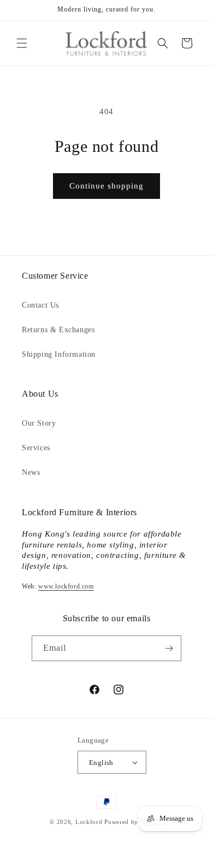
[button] (22, 43)
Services (36, 448)
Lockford (89, 822)
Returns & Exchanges (58, 330)
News (31, 472)
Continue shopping (106, 185)
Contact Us (40, 305)
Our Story (39, 423)
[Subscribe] (169, 648)
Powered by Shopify (133, 822)
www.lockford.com (66, 586)
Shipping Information (59, 354)
